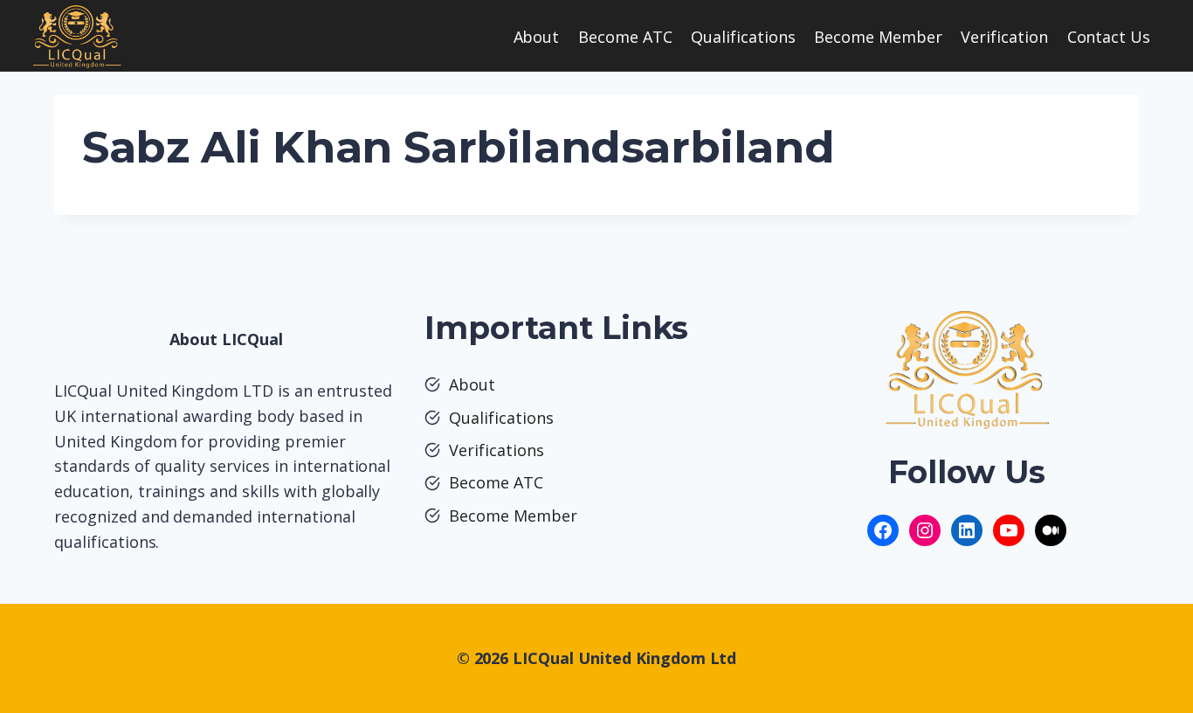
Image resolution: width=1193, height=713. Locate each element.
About (537, 36)
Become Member (878, 36)
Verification (1004, 36)
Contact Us (1109, 36)
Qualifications (743, 36)
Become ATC (625, 36)
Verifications (496, 450)
